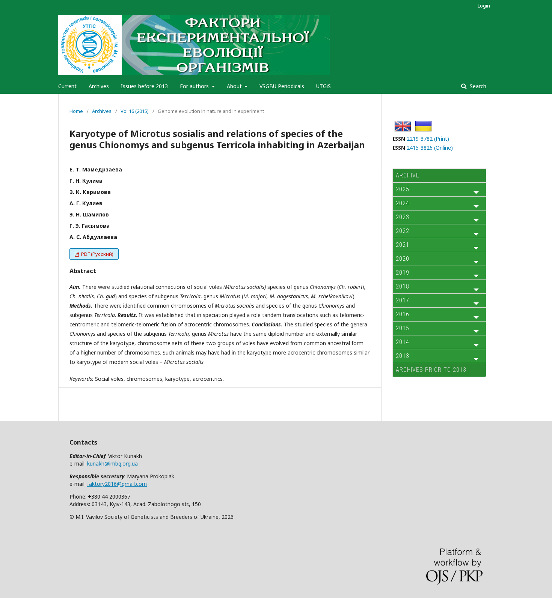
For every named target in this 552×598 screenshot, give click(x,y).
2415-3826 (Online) (430, 147)
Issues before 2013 (144, 86)
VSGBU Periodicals (281, 86)
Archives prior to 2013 (431, 369)
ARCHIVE (407, 175)
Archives (99, 86)
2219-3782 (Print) (428, 138)
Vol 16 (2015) (135, 111)
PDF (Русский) (96, 254)
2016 (402, 314)
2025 (402, 189)
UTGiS (323, 86)
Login (484, 5)
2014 (402, 342)
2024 (402, 203)
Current (67, 86)
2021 (402, 244)
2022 (402, 230)
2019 (402, 272)
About (235, 86)
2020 (402, 258)
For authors (195, 86)
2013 (402, 355)
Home (76, 111)
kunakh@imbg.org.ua (112, 463)
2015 (402, 328)
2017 (402, 300)
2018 (402, 286)
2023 (402, 217)
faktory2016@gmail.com (117, 483)
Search (477, 86)
